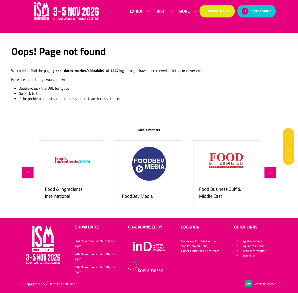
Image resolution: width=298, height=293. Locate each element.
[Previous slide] (28, 172)
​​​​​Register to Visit (251, 241)
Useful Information (253, 251)
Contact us (247, 255)
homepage (50, 93)
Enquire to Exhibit (252, 246)
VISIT (161, 11)
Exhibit (137, 11)
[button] (186, 11)
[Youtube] (288, 150)
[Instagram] (288, 142)
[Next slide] (270, 172)
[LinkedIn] (288, 159)
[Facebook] (288, 133)
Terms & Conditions (62, 284)
